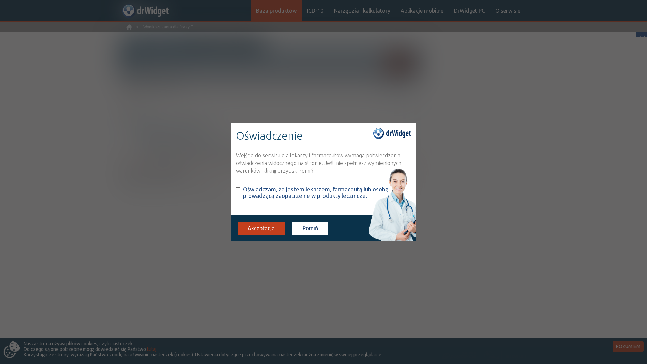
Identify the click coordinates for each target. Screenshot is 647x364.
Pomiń (310, 228)
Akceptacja (261, 228)
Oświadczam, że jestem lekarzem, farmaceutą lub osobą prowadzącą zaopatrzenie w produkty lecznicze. (316, 192)
